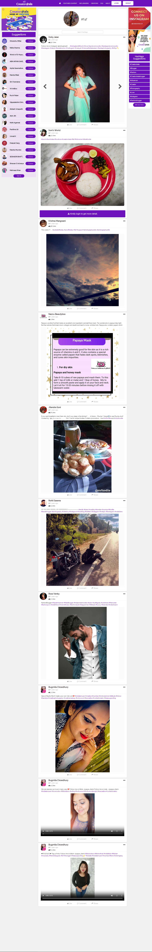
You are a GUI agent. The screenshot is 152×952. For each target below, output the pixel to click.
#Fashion (133, 72)
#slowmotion (56, 791)
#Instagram (134, 96)
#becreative (89, 698)
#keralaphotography (104, 48)
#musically (45, 856)
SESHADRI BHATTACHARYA (19, 157)
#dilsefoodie (87, 139)
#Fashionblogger (136, 100)
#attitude (112, 696)
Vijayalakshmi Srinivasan (18, 102)
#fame (111, 856)
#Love (132, 92)
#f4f (73, 139)
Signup (128, 3)
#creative (88, 696)
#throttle (111, 509)
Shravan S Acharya (17, 163)
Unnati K (13, 136)
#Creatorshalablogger (137, 76)
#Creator (133, 84)
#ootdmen (104, 603)
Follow (30, 41)
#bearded (104, 605)
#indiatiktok (107, 853)
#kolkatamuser (80, 696)
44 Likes (52, 785)
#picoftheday (68, 230)
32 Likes (52, 599)
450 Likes (53, 42)
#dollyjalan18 (74, 46)
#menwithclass (64, 605)
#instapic (102, 511)
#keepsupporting (110, 698)
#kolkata (89, 856)
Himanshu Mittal (15, 41)
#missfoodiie (118, 418)
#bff (62, 856)
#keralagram (45, 48)
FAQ (102, 3)
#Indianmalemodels (80, 603)
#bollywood (80, 698)
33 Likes (52, 692)
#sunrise (105, 509)
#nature (52, 48)
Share (95, 125)
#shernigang (118, 856)
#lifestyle (92, 605)
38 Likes (52, 412)
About (108, 3)
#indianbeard (113, 605)
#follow (118, 696)
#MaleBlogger (68, 603)
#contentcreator (98, 698)
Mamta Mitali (14, 75)
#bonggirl (67, 856)
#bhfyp (114, 48)
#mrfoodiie (107, 418)
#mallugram (70, 48)
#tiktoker (115, 853)
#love (86, 46)
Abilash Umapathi (16, 109)
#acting (72, 791)
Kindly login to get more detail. (83, 214)
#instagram (95, 511)
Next (120, 86)
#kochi (81, 46)
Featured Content (70, 3)
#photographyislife (103, 230)
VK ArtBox (13, 89)
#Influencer (134, 80)
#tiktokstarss (65, 791)
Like (70, 125)
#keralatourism (61, 48)
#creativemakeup (69, 698)
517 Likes (53, 135)
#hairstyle (44, 698)
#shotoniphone (104, 696)
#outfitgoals (97, 603)
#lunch (43, 139)
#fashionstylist (75, 605)
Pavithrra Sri (14, 129)
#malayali (78, 48)
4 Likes (52, 319)
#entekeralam (92, 48)
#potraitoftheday (58, 230)
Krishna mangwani (57, 221)
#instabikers (119, 511)
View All (19, 176)
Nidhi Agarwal (15, 123)
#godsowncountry (95, 46)
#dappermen (84, 605)
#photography (57, 511)
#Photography (135, 88)
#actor (90, 603)
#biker (86, 509)
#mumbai (95, 696)
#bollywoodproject (90, 791)
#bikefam (88, 511)
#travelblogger (46, 511)
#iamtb (81, 509)
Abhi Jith (13, 116)
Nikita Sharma (15, 48)
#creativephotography (55, 698)
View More (140, 105)
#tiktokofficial (99, 853)
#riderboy (65, 511)
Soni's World (54, 130)
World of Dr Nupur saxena (19, 55)
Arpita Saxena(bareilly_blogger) (21, 68)
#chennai (85, 48)
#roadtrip (92, 509)
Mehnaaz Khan (15, 170)
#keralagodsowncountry (110, 46)
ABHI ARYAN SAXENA (17, 61)
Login (116, 3)
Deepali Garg (15, 143)
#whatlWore (55, 605)
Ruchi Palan (14, 95)
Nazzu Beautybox (56, 314)
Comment (82, 125)
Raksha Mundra (15, 150)
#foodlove (58, 139)
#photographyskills (89, 230)
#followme (78, 139)
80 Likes (53, 850)
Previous (45, 86)
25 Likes (52, 506)
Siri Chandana (15, 82)
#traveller (98, 509)
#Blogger (133, 68)
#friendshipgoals (54, 856)
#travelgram (110, 511)
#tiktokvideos (89, 853)
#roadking (80, 511)
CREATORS (94, 3)
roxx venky (54, 594)
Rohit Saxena (54, 500)
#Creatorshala (134, 64)
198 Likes (53, 226)
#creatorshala (66, 139)
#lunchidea (50, 139)
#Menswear (113, 603)
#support (80, 230)
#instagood (73, 511)
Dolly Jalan (53, 37)
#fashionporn (45, 605)
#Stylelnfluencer (57, 603)
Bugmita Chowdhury (58, 687)
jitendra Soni (54, 407)
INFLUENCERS (84, 3)
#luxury (98, 605)
